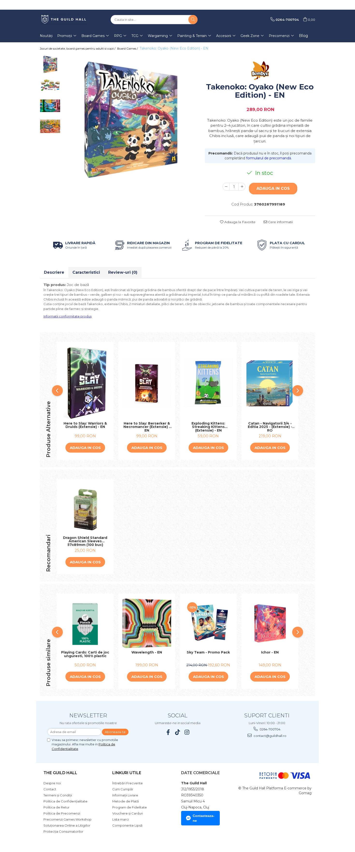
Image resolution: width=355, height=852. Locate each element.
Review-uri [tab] (122, 272)
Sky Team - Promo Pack (208, 652)
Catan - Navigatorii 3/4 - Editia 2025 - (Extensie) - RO (270, 427)
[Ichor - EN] (270, 623)
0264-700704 (269, 729)
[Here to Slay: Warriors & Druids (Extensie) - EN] (85, 383)
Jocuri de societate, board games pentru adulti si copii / (78, 48)
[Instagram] (187, 732)
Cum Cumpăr (122, 789)
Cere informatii (280, 222)
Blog (303, 35)
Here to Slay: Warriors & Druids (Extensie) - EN (85, 425)
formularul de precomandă (268, 158)
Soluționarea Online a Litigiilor (66, 825)
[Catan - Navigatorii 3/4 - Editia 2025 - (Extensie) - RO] (270, 383)
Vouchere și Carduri (127, 813)
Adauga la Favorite (239, 222)
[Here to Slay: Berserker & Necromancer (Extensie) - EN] (146, 383)
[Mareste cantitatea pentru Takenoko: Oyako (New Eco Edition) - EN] (242, 187)
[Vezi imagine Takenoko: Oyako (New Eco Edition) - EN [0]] (50, 65)
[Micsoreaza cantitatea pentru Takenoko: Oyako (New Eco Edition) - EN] (226, 187)
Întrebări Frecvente (127, 783)
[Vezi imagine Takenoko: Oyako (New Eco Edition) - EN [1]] (50, 85)
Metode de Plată (125, 801)
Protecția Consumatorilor (63, 831)
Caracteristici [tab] (86, 272)
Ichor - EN (270, 652)
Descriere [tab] (54, 272)
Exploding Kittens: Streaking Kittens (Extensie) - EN (208, 427)
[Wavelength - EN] (146, 623)
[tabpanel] (130, 121)
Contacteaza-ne (203, 818)
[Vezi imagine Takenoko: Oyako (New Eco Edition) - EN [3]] (50, 126)
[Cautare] (193, 19)
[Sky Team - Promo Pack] (208, 623)
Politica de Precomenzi (61, 813)
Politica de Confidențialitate (65, 801)
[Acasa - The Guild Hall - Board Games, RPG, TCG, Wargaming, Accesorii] (64, 19)
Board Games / (128, 48)
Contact (49, 789)
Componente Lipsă (127, 825)
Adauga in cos (273, 188)
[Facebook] (168, 732)
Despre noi (52, 783)
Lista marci (120, 819)
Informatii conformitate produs (67, 316)
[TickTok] (177, 732)
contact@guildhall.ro (269, 736)
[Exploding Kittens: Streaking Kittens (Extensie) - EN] (208, 383)
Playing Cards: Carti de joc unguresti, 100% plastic (85, 654)
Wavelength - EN (146, 652)
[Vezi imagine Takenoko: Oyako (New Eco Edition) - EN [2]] (50, 106)
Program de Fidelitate (129, 807)
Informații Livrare (125, 795)
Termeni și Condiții (57, 795)
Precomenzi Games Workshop (67, 819)
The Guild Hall (60, 773)
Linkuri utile (126, 773)
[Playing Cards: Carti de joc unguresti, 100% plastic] (85, 623)
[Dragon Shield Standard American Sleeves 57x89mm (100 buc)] (85, 509)
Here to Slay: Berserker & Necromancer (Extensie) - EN (146, 427)
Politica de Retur (56, 807)
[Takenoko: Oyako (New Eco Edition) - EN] (130, 121)
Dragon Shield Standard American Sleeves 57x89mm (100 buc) (85, 541)
